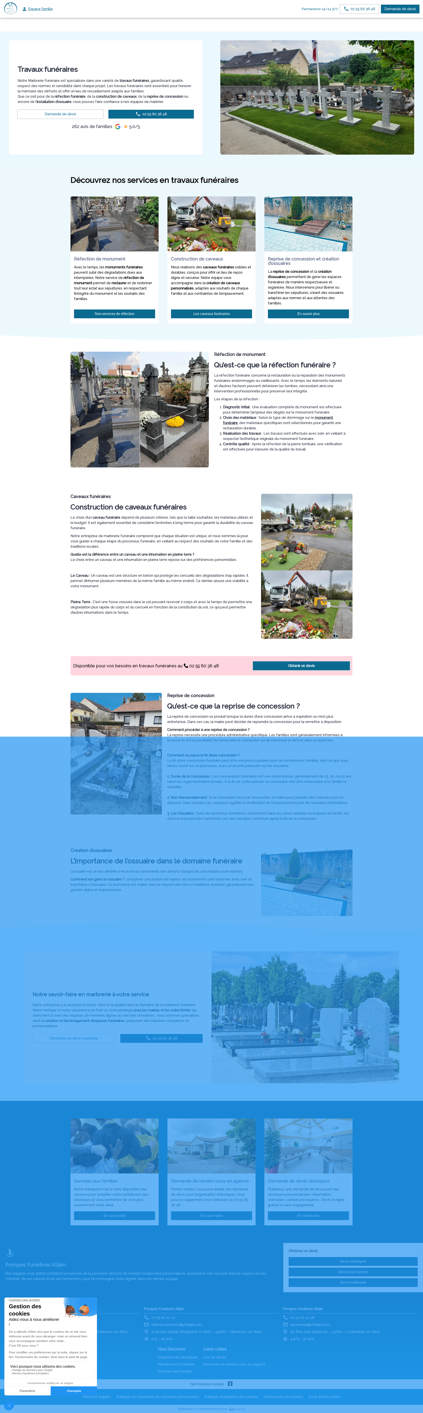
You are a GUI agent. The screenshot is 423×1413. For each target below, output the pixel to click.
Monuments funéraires (176, 1364)
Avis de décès (214, 1357)
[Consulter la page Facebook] (230, 1384)
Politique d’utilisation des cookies (231, 1397)
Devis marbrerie (353, 1282)
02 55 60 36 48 (203, 665)
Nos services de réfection (114, 314)
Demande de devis (400, 9)
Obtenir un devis (301, 666)
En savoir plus (308, 314)
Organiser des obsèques (178, 1357)
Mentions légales (97, 1397)
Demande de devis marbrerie (74, 1038)
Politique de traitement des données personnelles (157, 1397)
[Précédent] (74, 753)
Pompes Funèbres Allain (164, 1309)
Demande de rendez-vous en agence (234, 1364)
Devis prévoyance (353, 1272)
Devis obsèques (353, 1261)
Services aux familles (175, 1371)
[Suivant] (158, 753)
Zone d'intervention (324, 1397)
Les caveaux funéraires (211, 314)
